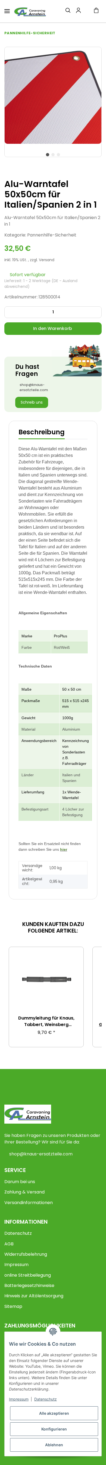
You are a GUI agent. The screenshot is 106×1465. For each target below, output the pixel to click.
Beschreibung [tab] (41, 432)
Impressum (16, 1264)
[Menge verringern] (10, 312)
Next (88, 996)
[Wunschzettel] (87, 11)
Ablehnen (54, 1444)
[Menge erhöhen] (95, 312)
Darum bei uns (19, 1182)
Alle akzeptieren (54, 1413)
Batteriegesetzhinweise (29, 1285)
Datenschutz (18, 1233)
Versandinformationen (28, 1202)
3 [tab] (58, 154)
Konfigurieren (54, 1429)
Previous (18, 996)
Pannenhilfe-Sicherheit (51, 235)
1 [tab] (47, 154)
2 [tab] (53, 154)
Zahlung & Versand (24, 1192)
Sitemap (13, 1306)
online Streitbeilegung (27, 1275)
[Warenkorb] (96, 11)
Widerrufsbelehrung (25, 1254)
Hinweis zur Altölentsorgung (33, 1296)
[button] (68, 11)
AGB (9, 1244)
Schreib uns (32, 402)
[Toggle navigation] (7, 8)
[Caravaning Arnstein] (30, 11)
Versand (46, 260)
